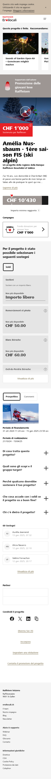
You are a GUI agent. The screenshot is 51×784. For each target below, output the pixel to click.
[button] (44, 18)
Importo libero (20, 297)
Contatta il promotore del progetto (25, 663)
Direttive (6, 755)
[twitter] (20, 619)
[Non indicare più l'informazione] (45, 7)
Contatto (6, 742)
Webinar (6, 732)
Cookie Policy (8, 761)
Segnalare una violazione (25, 652)
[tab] (8, 267)
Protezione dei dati (10, 765)
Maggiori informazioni (23, 10)
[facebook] (12, 619)
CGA (5, 758)
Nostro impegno (9, 712)
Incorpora (26, 641)
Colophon (7, 768)
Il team (5, 709)
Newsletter (7, 719)
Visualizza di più (25, 378)
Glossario (6, 738)
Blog (4, 715)
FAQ (4, 735)
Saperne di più (10, 187)
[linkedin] (28, 619)
